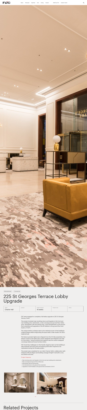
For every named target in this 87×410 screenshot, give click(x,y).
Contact (47, 2)
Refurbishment (7, 291)
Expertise (33, 2)
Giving (42, 2)
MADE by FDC (56, 2)
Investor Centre (64, 2)
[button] (5, 384)
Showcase (27, 2)
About (22, 2)
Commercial (17, 291)
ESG (38, 2)
